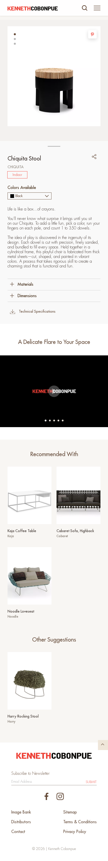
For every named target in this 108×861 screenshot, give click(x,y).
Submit (91, 782)
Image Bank (21, 812)
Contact (18, 832)
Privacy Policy (74, 832)
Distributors (21, 822)
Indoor (17, 174)
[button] (15, 34)
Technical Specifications (37, 311)
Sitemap (70, 812)
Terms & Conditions (80, 822)
